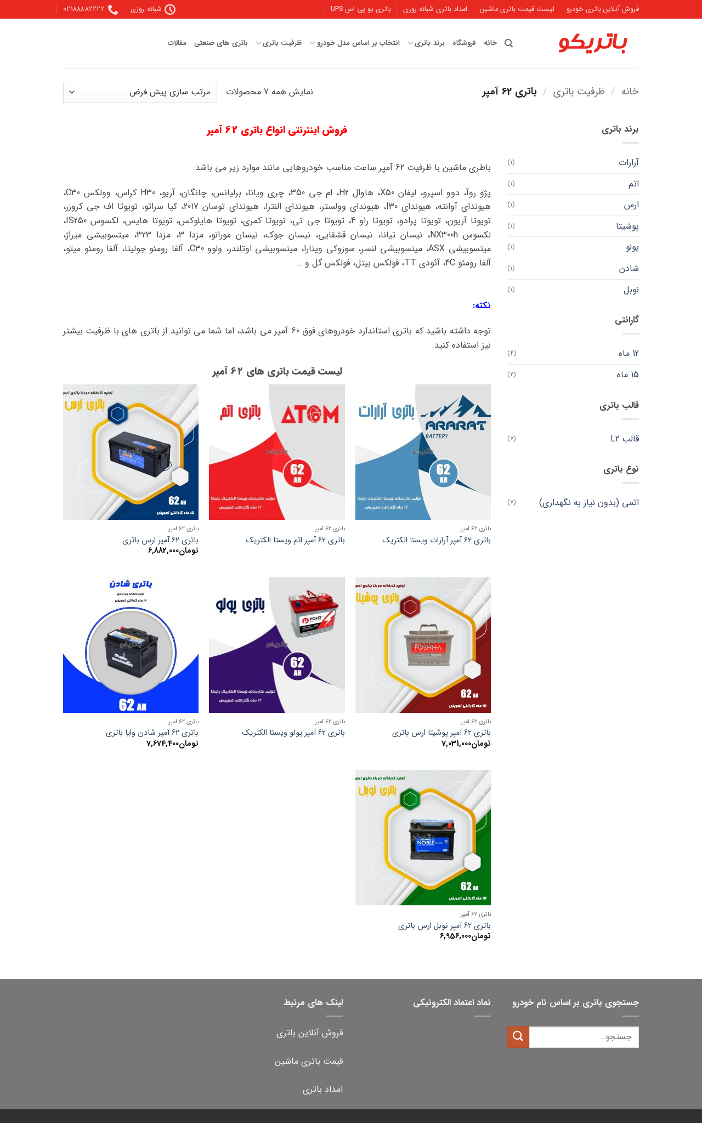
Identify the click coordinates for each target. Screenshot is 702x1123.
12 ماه (629, 353)
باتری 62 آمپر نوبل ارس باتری (444, 926)
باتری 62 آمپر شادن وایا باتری (152, 733)
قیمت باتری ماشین (309, 1061)
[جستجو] (509, 43)
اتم (634, 184)
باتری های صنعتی (221, 43)
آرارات (629, 162)
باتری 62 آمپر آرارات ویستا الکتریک (436, 541)
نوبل (631, 290)
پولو (632, 247)
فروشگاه (464, 43)
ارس (631, 205)
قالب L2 (624, 439)
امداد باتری (323, 1089)
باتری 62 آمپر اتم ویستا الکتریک (295, 541)
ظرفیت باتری (282, 43)
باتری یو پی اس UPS (361, 9)
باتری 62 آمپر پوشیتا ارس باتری (441, 733)
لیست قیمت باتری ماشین (517, 9)
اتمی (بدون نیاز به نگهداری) (589, 502)
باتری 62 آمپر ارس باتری (160, 541)
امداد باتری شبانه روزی (435, 9)
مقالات (177, 43)
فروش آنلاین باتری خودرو (603, 9)
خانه (490, 43)
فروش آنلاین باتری (309, 1033)
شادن (629, 268)
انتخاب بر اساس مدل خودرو (358, 43)
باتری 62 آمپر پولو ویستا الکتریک (293, 733)
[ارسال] (518, 1036)
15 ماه (628, 375)
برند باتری (429, 43)
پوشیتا (627, 226)
